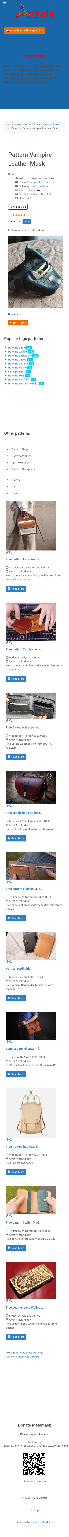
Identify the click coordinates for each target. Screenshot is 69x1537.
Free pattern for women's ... (24, 559)
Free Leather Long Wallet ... (24, 1307)
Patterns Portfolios (19, 379)
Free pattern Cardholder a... (24, 649)
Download (14, 314)
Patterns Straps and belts (23, 383)
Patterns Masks (40, 186)
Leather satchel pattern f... (23, 1048)
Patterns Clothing (18, 363)
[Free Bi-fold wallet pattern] (31, 705)
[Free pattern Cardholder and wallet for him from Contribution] (31, 621)
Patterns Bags (16, 347)
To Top (34, 1510)
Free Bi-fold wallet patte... (23, 727)
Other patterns (16, 371)
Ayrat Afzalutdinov (42, 1522)
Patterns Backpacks (20, 355)
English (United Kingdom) (25, 30)
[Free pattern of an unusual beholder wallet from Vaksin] (31, 865)
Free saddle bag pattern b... (24, 812)
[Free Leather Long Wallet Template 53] (31, 1280)
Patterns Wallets (17, 351)
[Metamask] (34, 1463)
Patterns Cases (17, 359)
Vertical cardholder (18, 968)
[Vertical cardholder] (31, 945)
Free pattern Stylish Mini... (23, 1222)
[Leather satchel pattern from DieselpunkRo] (31, 1025)
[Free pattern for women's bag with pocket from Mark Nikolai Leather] (31, 525)
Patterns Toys (16, 375)
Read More (17, 588)
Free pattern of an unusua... (24, 889)
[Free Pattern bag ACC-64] (31, 1112)
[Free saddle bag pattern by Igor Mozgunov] (31, 787)
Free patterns (47, 182)
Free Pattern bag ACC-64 (22, 1146)
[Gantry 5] (34, 11)
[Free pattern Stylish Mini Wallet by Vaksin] (31, 1199)
